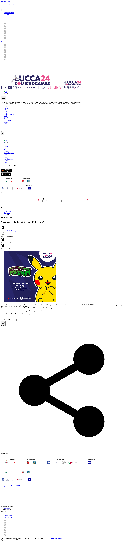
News (5, 111)
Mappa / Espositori (9, 114)
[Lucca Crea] (4, 8)
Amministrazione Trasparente (12, 485)
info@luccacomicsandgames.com (54, 538)
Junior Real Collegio (11, 231)
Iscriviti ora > (4, 512)
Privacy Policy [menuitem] (8, 515)
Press (5, 123)
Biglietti (6, 108)
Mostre (6, 117)
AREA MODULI (9, 4)
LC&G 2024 (7, 211)
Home (5, 106)
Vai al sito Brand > (6, 508)
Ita (6, 92)
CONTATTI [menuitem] (7, 14)
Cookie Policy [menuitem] (8, 517)
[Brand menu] (1, 10)
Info (5, 109)
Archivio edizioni (9, 487)
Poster (5, 119)
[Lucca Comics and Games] (22, 19)
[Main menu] (3, 98)
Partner (6, 122)
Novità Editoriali (8, 120)
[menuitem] (5, 24)
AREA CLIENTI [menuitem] (9, 13)
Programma (7, 113)
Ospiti (5, 116)
